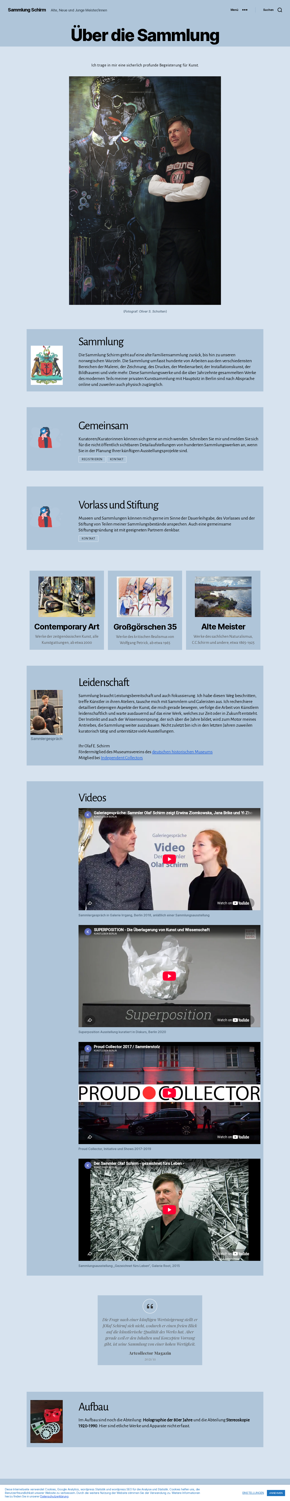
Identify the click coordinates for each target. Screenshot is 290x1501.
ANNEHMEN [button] (276, 1492)
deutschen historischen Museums (182, 752)
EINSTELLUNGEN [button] (253, 1493)
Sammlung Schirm (27, 9)
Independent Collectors (122, 757)
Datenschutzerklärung (54, 1496)
